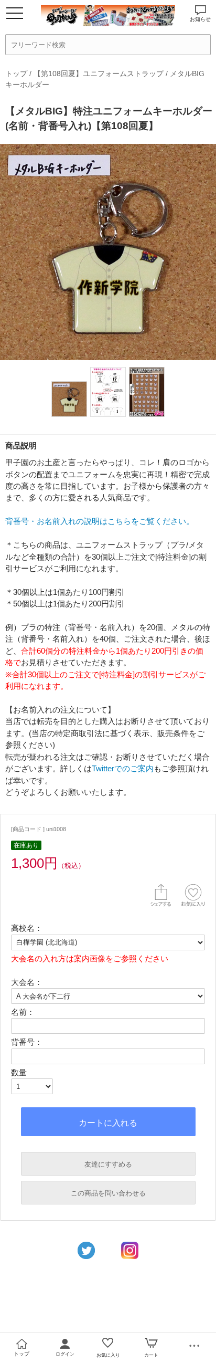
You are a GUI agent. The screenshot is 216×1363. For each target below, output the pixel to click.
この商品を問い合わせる (108, 1193)
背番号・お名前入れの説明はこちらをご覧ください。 (99, 521)
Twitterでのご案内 (123, 768)
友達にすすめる (108, 1164)
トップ (16, 73)
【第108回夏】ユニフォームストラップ (99, 73)
